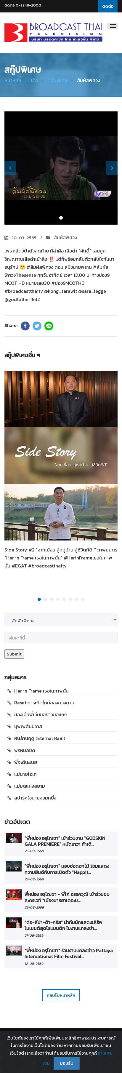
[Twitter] (37, 326)
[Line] (48, 326)
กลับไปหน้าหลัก (61, 995)
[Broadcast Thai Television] (53, 32)
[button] (10, 168)
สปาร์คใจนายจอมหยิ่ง (35, 797)
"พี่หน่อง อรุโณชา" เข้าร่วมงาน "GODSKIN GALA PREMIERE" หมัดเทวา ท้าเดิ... (65, 840)
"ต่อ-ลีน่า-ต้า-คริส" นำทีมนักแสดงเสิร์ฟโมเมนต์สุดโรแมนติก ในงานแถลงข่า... (63, 925)
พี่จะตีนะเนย (25, 762)
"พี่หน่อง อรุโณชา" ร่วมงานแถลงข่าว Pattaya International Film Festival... (69, 953)
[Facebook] (25, 326)
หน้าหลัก (12, 80)
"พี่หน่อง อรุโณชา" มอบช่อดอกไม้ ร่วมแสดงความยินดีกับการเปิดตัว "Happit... (67, 868)
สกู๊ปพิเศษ (58, 80)
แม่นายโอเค (25, 774)
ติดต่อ (108, 6)
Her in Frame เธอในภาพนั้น (41, 690)
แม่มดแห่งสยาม (29, 785)
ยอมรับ (66, 1063)
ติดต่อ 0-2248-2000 (22, 5)
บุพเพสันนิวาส (28, 726)
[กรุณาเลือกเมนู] (112, 26)
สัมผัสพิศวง (65, 237)
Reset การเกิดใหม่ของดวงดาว (44, 702)
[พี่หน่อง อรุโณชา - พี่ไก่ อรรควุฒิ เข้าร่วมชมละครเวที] (14, 894)
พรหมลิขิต (24, 750)
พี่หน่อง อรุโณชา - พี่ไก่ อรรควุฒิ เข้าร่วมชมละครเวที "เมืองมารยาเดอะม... (67, 897)
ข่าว (34, 80)
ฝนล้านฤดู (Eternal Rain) (39, 738)
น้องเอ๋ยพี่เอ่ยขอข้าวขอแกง (40, 714)
